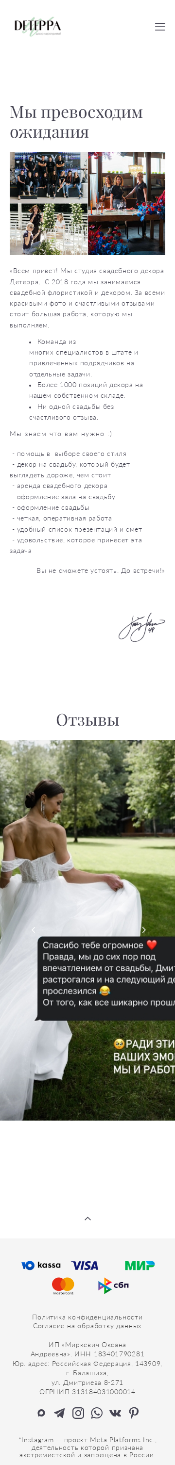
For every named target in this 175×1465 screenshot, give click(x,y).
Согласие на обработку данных (87, 1325)
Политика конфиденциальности (87, 1317)
